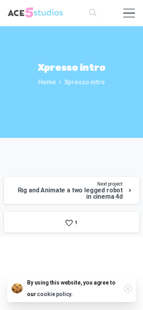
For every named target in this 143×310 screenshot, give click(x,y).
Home (47, 82)
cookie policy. (55, 294)
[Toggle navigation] (129, 13)
